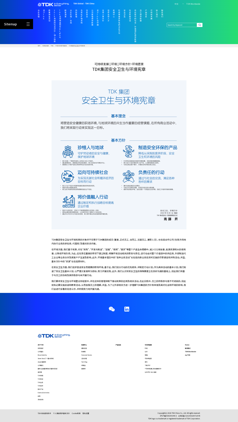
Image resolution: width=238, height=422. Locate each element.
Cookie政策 (76, 413)
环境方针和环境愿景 (61, 46)
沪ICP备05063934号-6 (168, 416)
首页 (39, 46)
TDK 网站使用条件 (44, 413)
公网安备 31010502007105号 (189, 416)
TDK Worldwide (193, 4)
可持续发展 (45, 46)
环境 (52, 46)
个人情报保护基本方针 (61, 413)
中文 (176, 4)
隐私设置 (86, 413)
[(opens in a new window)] (126, 309)
